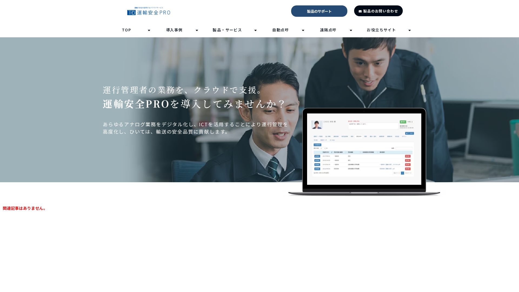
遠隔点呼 (328, 29)
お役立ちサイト (381, 29)
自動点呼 (280, 29)
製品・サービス (227, 29)
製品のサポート (319, 11)
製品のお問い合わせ (380, 11)
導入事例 (174, 29)
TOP (126, 29)
